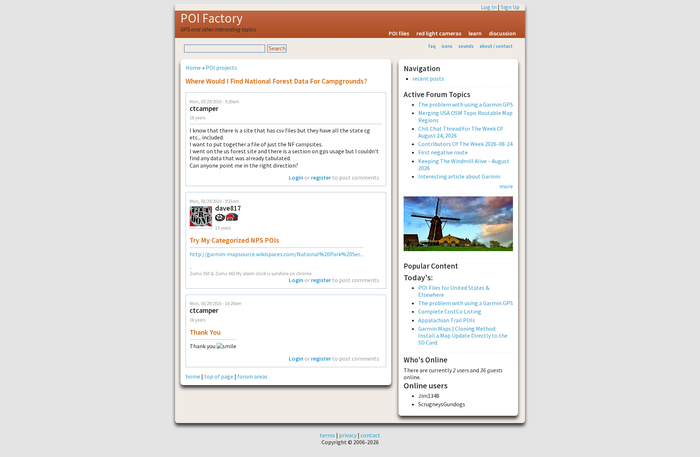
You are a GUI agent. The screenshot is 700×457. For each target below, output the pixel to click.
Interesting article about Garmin (459, 176)
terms (327, 435)
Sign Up (510, 7)
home (193, 376)
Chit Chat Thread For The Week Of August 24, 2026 (460, 132)
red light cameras (438, 33)
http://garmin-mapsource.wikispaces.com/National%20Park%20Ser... (276, 254)
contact (370, 435)
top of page (218, 376)
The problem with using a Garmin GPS (465, 104)
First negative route (443, 152)
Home (193, 67)
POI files (399, 33)
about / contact (496, 46)
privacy (348, 435)
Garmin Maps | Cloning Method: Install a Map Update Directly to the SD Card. (463, 335)
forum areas (252, 376)
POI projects (221, 67)
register (321, 177)
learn (475, 33)
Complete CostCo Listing (449, 311)
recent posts (428, 78)
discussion (502, 33)
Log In (489, 7)
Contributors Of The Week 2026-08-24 (465, 143)
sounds (466, 46)
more (506, 186)
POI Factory (211, 18)
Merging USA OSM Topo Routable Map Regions (465, 116)
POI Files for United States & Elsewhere (453, 291)
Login (296, 177)
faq (432, 46)
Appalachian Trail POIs (446, 320)
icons (447, 46)
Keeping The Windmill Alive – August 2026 (463, 164)
